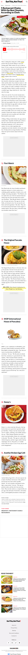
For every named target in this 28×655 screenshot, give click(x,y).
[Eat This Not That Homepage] (14, 1)
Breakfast (4, 510)
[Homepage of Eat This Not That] (13, 621)
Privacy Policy (14, 627)
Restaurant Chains (15, 510)
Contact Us (14, 635)
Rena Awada (10, 72)
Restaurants (7, 5)
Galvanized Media (10, 650)
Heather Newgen (7, 43)
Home (2, 5)
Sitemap (14, 630)
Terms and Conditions (14, 633)
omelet (22, 61)
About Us (14, 625)
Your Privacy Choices (15, 654)
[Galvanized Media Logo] (14, 648)
